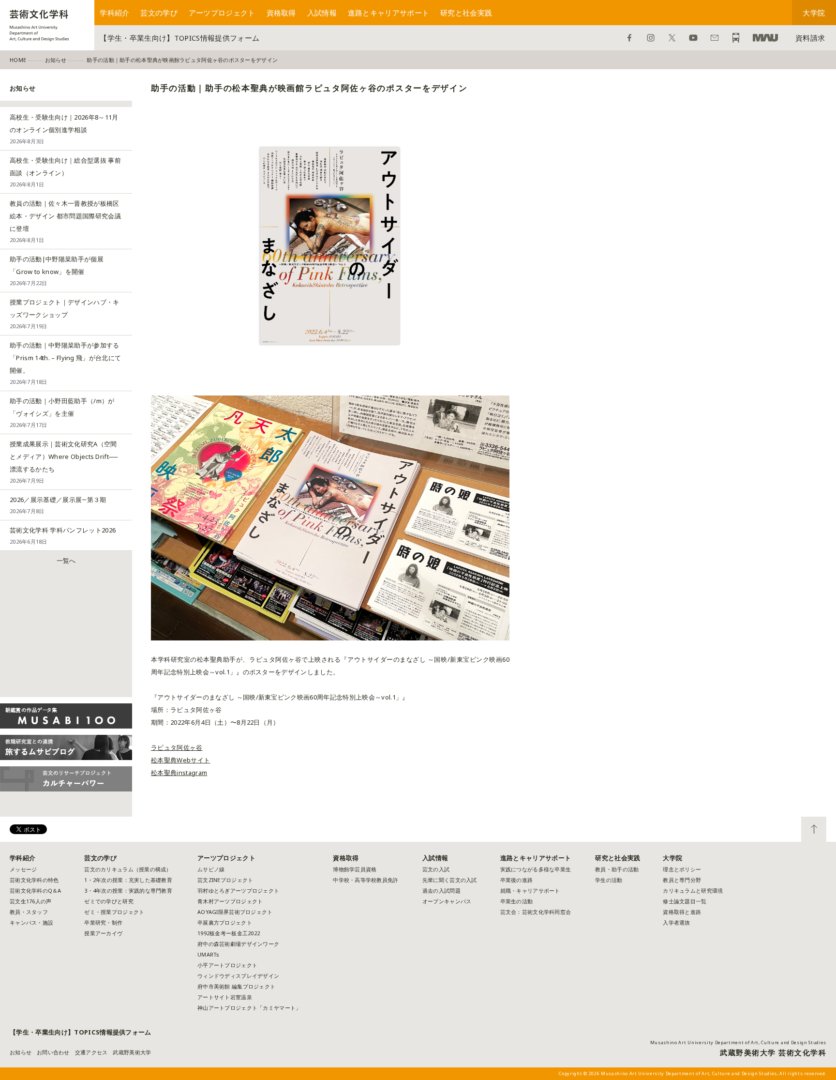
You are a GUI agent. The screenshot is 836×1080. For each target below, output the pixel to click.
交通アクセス (91, 1052)
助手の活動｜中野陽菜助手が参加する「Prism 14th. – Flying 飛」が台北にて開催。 (65, 363)
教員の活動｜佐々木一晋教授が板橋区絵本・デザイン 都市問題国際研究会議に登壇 (65, 221)
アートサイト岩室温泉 (224, 997)
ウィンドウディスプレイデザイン (238, 975)
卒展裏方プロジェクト (224, 922)
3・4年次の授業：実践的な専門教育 (128, 890)
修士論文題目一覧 (684, 901)
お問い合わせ (714, 37)
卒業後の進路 (516, 879)
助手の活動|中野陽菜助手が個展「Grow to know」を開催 (57, 271)
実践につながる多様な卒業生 (535, 869)
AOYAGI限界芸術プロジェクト (234, 911)
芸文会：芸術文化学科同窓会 (535, 911)
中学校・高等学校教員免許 (365, 879)
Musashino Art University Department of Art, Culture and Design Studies (738, 1042)
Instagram (650, 37)
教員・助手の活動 (617, 869)
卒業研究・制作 (103, 922)
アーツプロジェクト (222, 12)
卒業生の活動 (516, 901)
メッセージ (23, 869)
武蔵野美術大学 (765, 37)
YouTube (693, 37)
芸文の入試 (435, 869)
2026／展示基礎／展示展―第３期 (58, 505)
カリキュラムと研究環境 (693, 890)
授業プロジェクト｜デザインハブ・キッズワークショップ (64, 314)
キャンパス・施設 (31, 922)
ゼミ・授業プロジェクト (114, 911)
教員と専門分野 (682, 879)
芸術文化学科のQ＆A (35, 890)
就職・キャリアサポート (530, 890)
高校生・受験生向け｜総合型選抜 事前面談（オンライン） (65, 172)
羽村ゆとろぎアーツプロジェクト (238, 890)
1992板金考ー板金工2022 (228, 933)
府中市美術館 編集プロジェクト (236, 986)
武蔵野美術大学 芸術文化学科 (773, 1052)
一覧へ (66, 560)
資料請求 (810, 38)
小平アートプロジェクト (227, 965)
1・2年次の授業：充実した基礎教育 (128, 879)
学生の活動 (608, 879)
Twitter (672, 37)
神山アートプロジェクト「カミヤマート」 (252, 1007)
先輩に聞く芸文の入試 (449, 879)
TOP (813, 829)
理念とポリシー (682, 869)
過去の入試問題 (441, 890)
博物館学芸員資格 (354, 869)
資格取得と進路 (682, 911)
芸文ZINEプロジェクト (225, 879)
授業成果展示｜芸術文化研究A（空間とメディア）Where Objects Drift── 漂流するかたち (64, 462)
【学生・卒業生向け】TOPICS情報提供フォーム (179, 38)
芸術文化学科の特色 (34, 879)
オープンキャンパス (446, 901)
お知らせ (20, 1052)
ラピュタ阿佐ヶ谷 (177, 747)
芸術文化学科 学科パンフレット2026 (63, 535)
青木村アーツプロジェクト (230, 901)
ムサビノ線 (210, 869)
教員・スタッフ (29, 911)
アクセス (735, 37)
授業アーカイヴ (103, 933)
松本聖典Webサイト (180, 760)
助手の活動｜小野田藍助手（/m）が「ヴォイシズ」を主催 (62, 412)
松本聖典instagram (179, 772)
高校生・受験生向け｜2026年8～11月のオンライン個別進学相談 (64, 129)
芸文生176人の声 (30, 901)
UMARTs (208, 954)
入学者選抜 (676, 922)
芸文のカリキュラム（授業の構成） (127, 869)
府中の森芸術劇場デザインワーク (238, 943)
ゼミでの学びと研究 (108, 901)
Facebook (629, 37)
